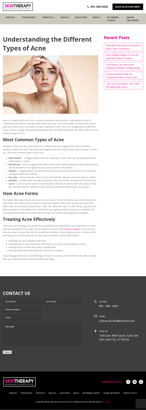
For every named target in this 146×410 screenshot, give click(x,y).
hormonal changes (71, 229)
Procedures (26, 393)
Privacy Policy (130, 393)
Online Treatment (111, 393)
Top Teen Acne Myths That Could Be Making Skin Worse (122, 85)
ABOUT (96, 17)
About (76, 393)
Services (10, 17)
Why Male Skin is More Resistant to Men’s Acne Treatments (123, 47)
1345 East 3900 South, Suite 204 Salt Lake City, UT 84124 (118, 337)
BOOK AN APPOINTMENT (127, 6)
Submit (7, 352)
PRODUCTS (47, 17)
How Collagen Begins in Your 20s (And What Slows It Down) (122, 56)
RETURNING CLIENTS (113, 19)
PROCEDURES (28, 17)
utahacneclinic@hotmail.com (117, 321)
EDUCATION (81, 17)
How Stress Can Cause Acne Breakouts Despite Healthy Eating (123, 66)
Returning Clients (91, 393)
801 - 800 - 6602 (108, 306)
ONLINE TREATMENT (132, 19)
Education (65, 393)
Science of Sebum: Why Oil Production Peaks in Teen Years (122, 76)
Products (40, 393)
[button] (97, 7)
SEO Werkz (106, 402)
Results (65, 17)
